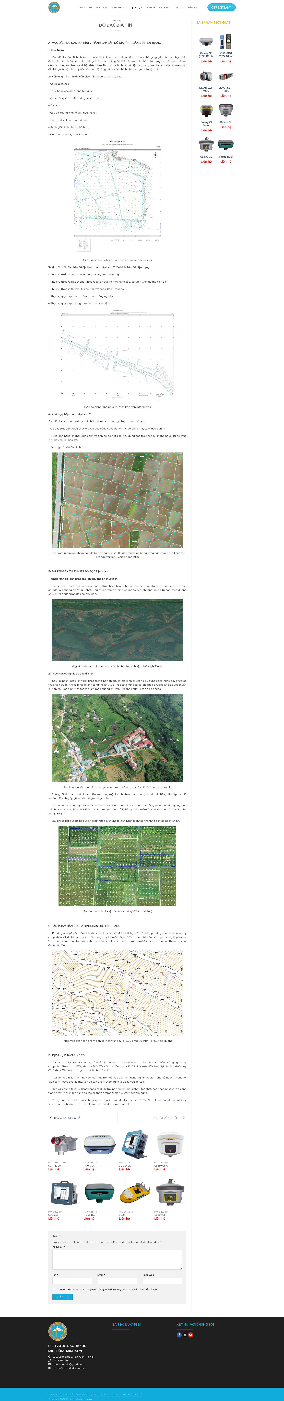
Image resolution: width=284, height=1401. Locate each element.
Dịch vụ (135, 7)
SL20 (122, 1215)
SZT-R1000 (54, 1165)
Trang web (148, 1275)
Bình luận (58, 1247)
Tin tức (179, 7)
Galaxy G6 (159, 1215)
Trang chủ (85, 7)
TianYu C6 (89, 1165)
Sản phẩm (118, 7)
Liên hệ (192, 7)
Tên (55, 1275)
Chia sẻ (163, 7)
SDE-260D (125, 1165)
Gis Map (151, 7)
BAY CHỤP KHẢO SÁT (67, 1117)
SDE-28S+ (54, 1215)
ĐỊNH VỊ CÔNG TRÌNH (167, 1117)
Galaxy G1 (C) (161, 1165)
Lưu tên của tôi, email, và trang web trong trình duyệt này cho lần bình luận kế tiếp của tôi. (108, 1289)
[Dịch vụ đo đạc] (60, 7)
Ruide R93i (90, 1215)
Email (101, 1275)
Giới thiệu (101, 7)
